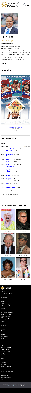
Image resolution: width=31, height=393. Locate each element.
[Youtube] (9, 293)
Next (29, 102)
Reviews (3, 321)
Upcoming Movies (6, 314)
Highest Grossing (5, 305)
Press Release (4, 355)
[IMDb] (12, 37)
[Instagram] (9, 37)
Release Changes (5, 318)
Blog (2, 358)
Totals (2, 303)
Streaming (3, 368)
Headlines (3, 353)
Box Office (4, 297)
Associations (4, 338)
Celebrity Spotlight (6, 366)
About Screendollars (7, 371)
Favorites (22, 5)
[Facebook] (3, 37)
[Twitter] (6, 36)
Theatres (3, 332)
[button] (12, 41)
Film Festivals (4, 336)
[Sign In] (24, 4)
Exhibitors (3, 331)
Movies (4, 64)
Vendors (3, 334)
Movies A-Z (4, 319)
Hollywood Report (5, 351)
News (2, 342)
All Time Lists (4, 364)
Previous (1, 102)
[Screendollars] (10, 4)
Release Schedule (5, 316)
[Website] (15, 37)
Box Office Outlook (6, 347)
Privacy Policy (17, 385)
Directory (3, 325)
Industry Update (5, 349)
